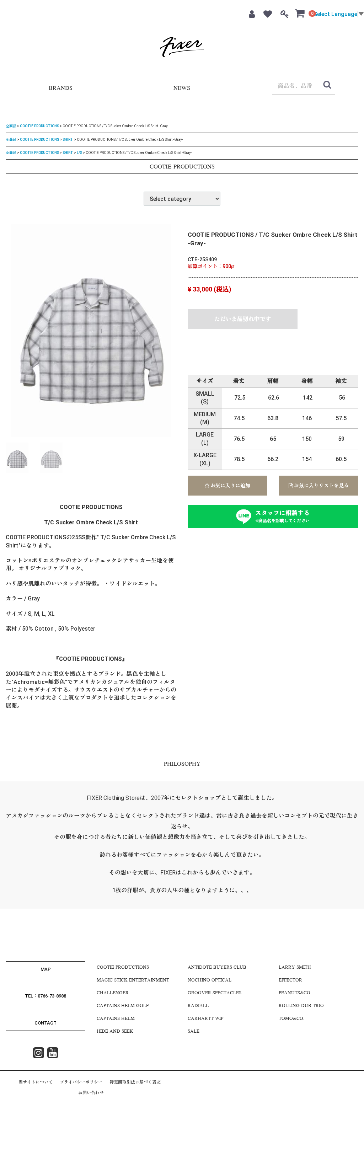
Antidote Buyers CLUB (217, 968)
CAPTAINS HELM (116, 1019)
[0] (300, 13)
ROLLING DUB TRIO (301, 1006)
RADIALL (198, 1006)
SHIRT (68, 139)
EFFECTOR (290, 980)
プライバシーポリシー (81, 1082)
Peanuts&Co (294, 993)
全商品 (11, 126)
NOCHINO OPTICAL (209, 980)
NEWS (181, 88)
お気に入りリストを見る (321, 485)
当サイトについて (35, 1082)
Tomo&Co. (291, 1019)
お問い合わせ (91, 1092)
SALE (193, 1031)
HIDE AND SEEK (115, 1031)
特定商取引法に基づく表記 (135, 1082)
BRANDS (61, 88)
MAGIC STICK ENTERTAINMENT (133, 980)
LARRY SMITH (295, 968)
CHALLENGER (113, 993)
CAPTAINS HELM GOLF (123, 1006)
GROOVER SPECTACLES (214, 993)
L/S (79, 153)
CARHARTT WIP (205, 1019)
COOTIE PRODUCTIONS (39, 126)
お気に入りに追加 (229, 485)
